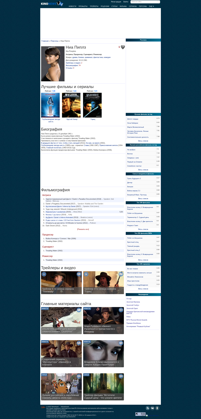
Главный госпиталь (54, 148)
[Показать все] (83, 229)
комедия (107, 57)
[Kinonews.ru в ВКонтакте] (152, 408)
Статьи (114, 6)
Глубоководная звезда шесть (51, 120)
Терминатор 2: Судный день (138, 217)
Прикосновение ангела (108, 145)
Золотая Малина (133, 302)
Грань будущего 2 (134, 178)
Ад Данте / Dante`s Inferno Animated (59, 217)
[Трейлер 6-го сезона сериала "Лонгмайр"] (61, 283)
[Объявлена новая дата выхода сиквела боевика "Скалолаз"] (61, 321)
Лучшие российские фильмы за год (143, 145)
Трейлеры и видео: (74, 63)
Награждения (143, 294)
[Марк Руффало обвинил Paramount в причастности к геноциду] (103, 321)
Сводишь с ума (133, 158)
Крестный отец (133, 242)
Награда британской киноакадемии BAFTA (140, 312)
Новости (72, 6)
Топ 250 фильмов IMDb (143, 233)
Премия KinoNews (133, 323)
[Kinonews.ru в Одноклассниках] (157, 408)
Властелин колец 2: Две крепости (140, 221)
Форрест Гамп (132, 225)
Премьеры (83, 6)
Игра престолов (133, 281)
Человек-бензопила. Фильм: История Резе (138, 132)
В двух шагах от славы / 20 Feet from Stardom (63, 220)
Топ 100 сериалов (143, 264)
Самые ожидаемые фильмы (143, 174)
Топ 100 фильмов (143, 202)
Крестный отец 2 (133, 250)
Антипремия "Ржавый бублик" (138, 326)
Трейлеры (94, 6)
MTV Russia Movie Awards (136, 320)
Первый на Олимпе (134, 162)
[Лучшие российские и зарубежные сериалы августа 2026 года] (61, 387)
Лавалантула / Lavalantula (55, 212)
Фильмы (123, 6)
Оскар (128, 299)
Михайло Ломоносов (135, 277)
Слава (86, 145)
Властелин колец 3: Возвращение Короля (140, 208)
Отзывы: (70, 68)
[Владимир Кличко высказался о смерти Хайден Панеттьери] (103, 354)
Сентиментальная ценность (138, 137)
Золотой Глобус (132, 305)
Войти (125, 2)
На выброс (131, 150)
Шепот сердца (132, 119)
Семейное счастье (134, 166)
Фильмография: (73, 65)
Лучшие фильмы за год (143, 114)
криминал (88, 57)
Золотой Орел (132, 308)
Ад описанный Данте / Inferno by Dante (60, 206)
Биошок (130, 187)
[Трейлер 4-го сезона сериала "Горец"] (103, 283)
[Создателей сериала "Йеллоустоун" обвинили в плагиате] (61, 354)
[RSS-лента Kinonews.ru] (148, 408)
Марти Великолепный (135, 127)
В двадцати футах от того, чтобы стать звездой (60, 143)
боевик (81, 57)
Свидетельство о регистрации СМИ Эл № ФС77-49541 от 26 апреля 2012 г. (71, 415)
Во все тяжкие (132, 269)
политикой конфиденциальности (89, 411)
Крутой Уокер (72, 119)
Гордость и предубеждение (137, 285)
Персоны (143, 6)
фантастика (98, 57)
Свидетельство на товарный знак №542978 (60, 417)
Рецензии (105, 6)
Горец (93, 119)
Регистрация (116, 2)
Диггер (129, 182)
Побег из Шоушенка (134, 213)
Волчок (130, 154)
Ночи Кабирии (132, 123)
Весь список (143, 141)
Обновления (65, 406)
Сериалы (133, 6)
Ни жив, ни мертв (92, 143)
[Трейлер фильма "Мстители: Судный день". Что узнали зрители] (103, 387)
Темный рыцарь (133, 246)
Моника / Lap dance (53, 215)
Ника (128, 317)
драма (74, 57)
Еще (151, 6)
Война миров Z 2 (133, 191)
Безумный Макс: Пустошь (137, 195)
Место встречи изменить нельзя (139, 273)
